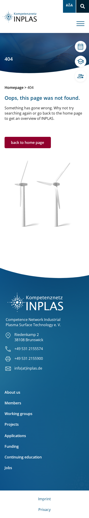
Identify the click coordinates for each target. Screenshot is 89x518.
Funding (12, 446)
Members (13, 403)
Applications (15, 435)
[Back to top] (79, 508)
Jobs (8, 467)
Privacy (44, 509)
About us (12, 392)
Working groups (18, 413)
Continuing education (23, 457)
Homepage (14, 87)
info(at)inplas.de (28, 368)
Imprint (44, 498)
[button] (82, 6)
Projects (12, 424)
